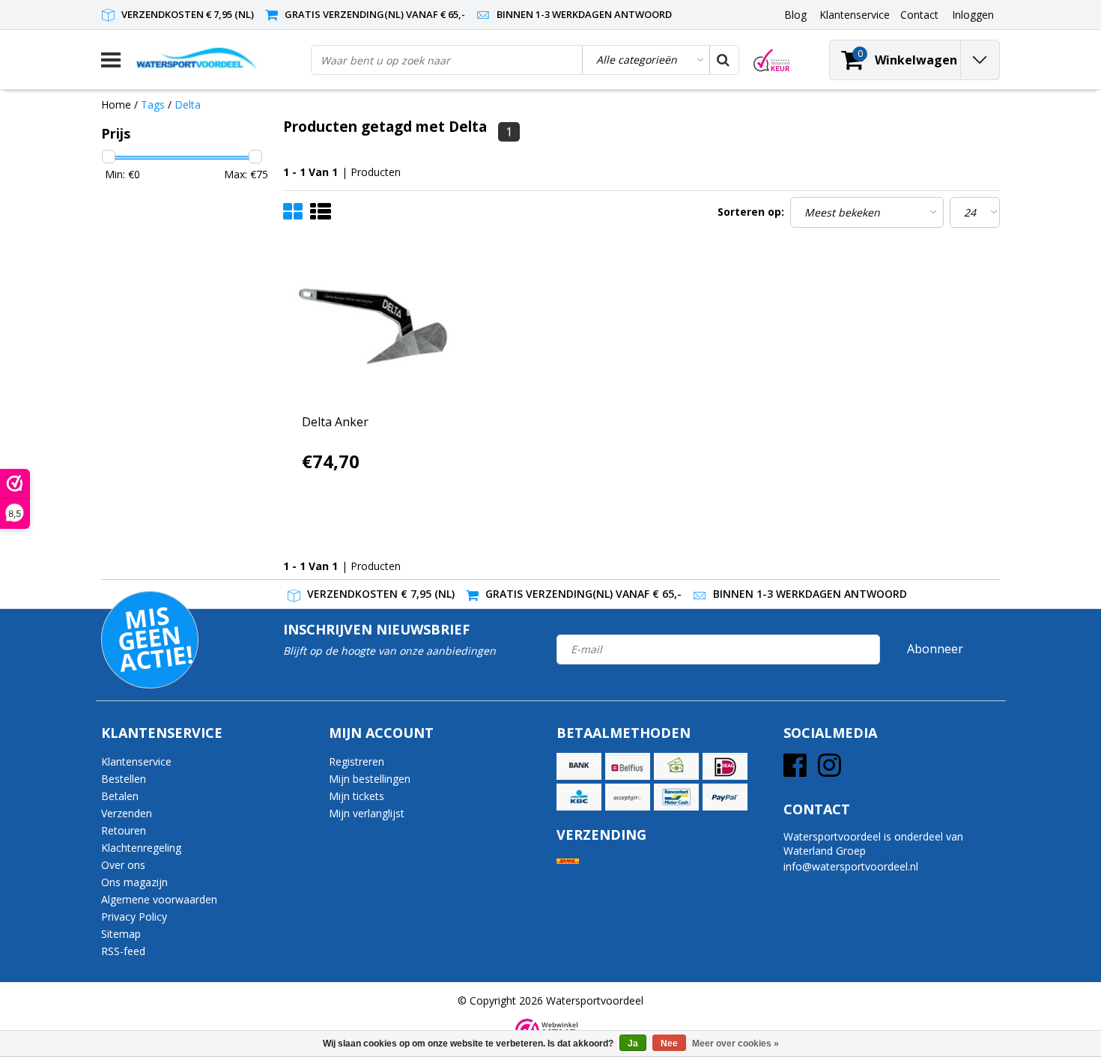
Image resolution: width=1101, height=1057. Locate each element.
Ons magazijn (134, 882)
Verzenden (126, 813)
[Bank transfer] (578, 766)
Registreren (356, 761)
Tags (153, 104)
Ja (633, 1043)
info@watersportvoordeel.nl (850, 866)
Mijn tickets (356, 796)
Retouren (123, 830)
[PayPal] (725, 797)
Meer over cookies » (735, 1043)
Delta (188, 104)
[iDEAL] (725, 766)
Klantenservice (136, 761)
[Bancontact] (676, 797)
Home (116, 104)
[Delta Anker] (373, 326)
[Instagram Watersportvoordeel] (829, 770)
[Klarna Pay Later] (627, 797)
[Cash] (676, 766)
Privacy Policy (134, 916)
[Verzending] (567, 861)
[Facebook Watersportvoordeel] (795, 770)
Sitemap (121, 934)
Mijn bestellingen (369, 779)
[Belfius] (627, 766)
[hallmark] (771, 60)
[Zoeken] (723, 59)
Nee (669, 1043)
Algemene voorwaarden (159, 899)
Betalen (120, 796)
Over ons (123, 865)
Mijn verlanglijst (366, 813)
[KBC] (578, 797)
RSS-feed (123, 951)
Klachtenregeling (141, 848)
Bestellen (123, 779)
